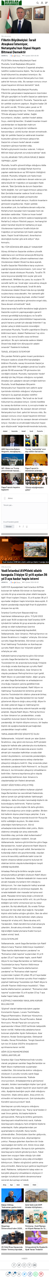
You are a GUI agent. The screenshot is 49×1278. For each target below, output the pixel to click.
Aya (11, 1185)
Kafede (26, 1185)
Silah (34, 1185)
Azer (18, 1185)
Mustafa (40, 431)
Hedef (23, 431)
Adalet (5, 431)
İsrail (31, 431)
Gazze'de (14, 431)
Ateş (4, 1185)
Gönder (9, 526)
